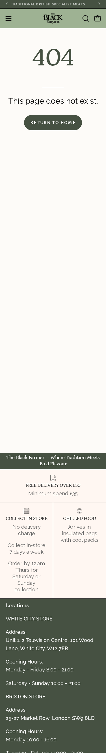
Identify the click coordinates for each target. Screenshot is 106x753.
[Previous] (6, 4)
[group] (53, 4)
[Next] (99, 4)
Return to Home (53, 122)
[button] (85, 18)
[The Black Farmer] (53, 18)
